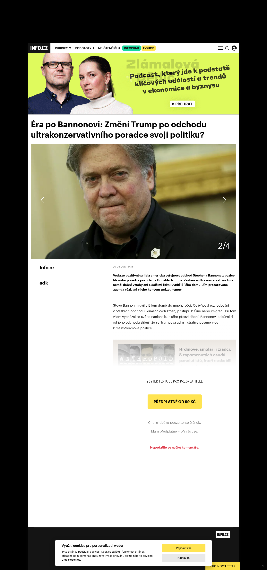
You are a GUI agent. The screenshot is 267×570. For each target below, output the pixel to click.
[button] (223, 199)
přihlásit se (189, 431)
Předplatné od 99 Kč (175, 401)
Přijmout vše (184, 547)
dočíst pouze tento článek (179, 422)
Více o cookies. (71, 559)
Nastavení (183, 557)
